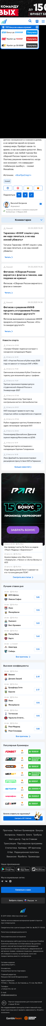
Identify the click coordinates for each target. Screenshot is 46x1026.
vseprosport (4, 21)
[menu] (43, 21)
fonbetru (23, 513)
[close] (37, 27)
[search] (30, 21)
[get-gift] (37, 21)
